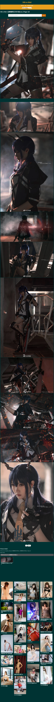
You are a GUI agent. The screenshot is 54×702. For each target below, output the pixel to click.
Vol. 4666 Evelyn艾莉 (5, 600)
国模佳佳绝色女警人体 (18, 674)
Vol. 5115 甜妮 (30, 600)
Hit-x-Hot (27, 2)
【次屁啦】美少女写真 (45, 598)
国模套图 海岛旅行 (4, 665)
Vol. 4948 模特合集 (44, 685)
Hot (25, 5)
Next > (29, 545)
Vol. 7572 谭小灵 (30, 662)
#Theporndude (30, 5)
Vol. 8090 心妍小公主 (31, 621)
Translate (30, 8)
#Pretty (3, 552)
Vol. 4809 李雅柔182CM (32, 683)
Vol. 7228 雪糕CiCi (17, 643)
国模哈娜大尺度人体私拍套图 (6, 653)
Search (44, 15)
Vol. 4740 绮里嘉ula (18, 695)
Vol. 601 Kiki (29, 641)
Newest (22, 5)
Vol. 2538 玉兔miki (17, 622)
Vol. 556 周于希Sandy (45, 652)
